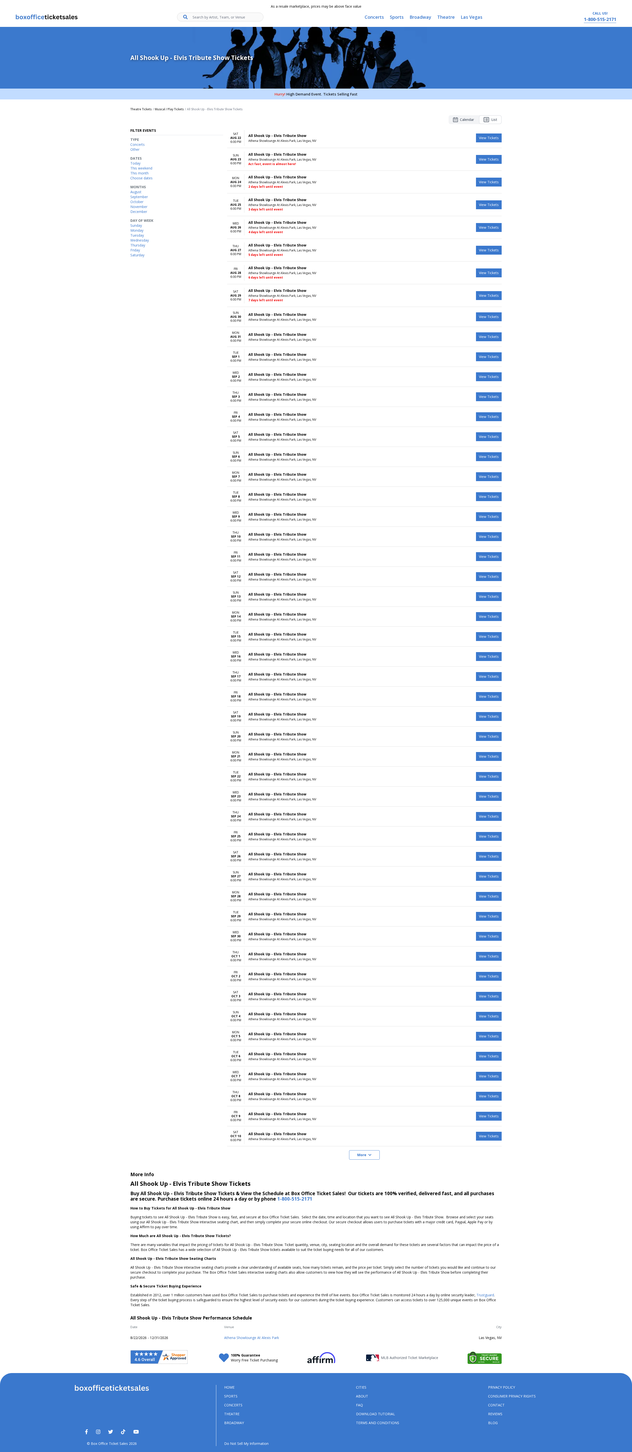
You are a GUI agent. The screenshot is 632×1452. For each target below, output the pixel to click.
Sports (230, 1396)
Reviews (495, 1414)
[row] (364, 138)
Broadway (234, 1422)
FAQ (359, 1405)
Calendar (467, 119)
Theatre (231, 1414)
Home (229, 1387)
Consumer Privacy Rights (512, 1396)
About (362, 1396)
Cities (361, 1387)
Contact (496, 1405)
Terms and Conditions (377, 1422)
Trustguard (485, 1295)
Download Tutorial (375, 1414)
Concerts (233, 1405)
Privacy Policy (501, 1387)
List (494, 119)
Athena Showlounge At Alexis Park (251, 1337)
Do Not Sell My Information (246, 1443)
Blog (493, 1422)
